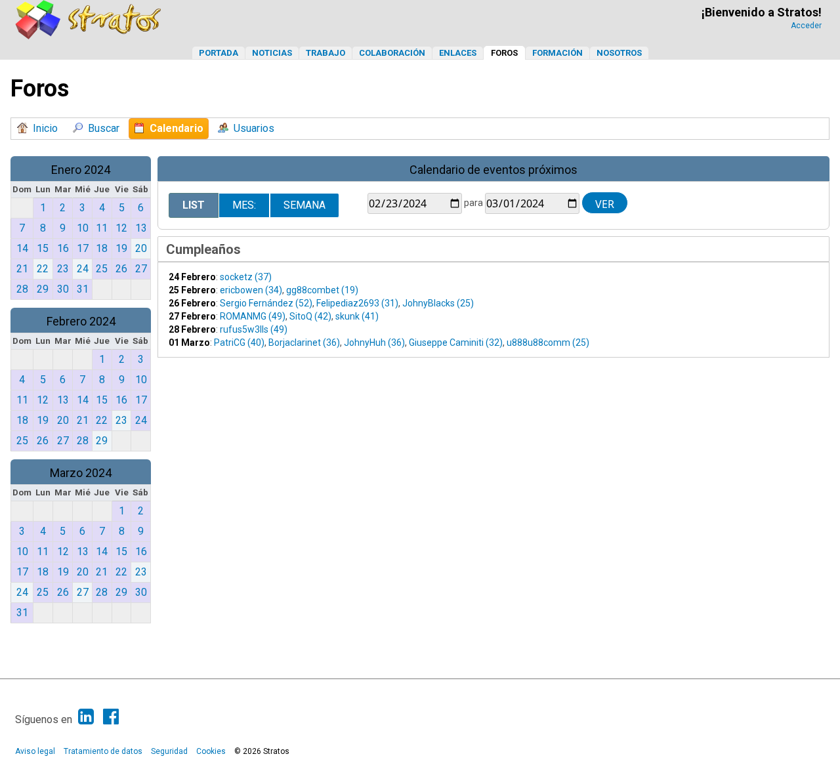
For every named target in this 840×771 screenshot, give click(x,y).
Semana (305, 205)
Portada (218, 53)
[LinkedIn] (86, 717)
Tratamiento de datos (103, 751)
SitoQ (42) (310, 316)
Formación (557, 53)
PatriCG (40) (239, 342)
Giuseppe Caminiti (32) (456, 342)
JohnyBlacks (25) (438, 303)
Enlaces (457, 53)
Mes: (244, 205)
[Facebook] (111, 717)
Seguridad (169, 751)
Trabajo (325, 53)
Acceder (806, 25)
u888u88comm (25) (548, 342)
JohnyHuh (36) (374, 342)
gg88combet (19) (322, 290)
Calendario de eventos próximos (494, 170)
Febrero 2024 (81, 321)
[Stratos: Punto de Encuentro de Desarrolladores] (88, 36)
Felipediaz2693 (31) (357, 303)
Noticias (272, 53)
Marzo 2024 (81, 473)
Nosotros (619, 53)
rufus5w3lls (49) (253, 329)
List (193, 205)
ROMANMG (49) (252, 316)
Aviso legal (35, 751)
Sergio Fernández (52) (266, 303)
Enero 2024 (80, 170)
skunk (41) (357, 316)
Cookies (211, 751)
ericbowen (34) (251, 290)
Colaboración (392, 53)
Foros (504, 53)
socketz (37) (246, 277)
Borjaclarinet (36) (304, 342)
